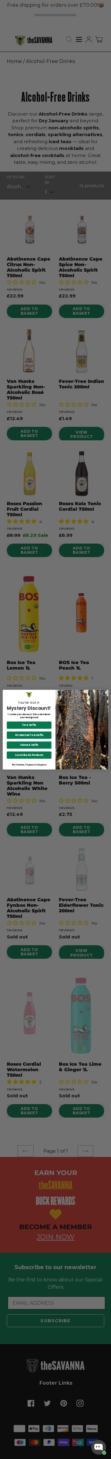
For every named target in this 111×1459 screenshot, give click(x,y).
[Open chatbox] (98, 1447)
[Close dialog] (104, 693)
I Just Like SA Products (29, 755)
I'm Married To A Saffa (29, 735)
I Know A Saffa (29, 745)
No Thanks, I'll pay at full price (29, 764)
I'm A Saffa (29, 725)
